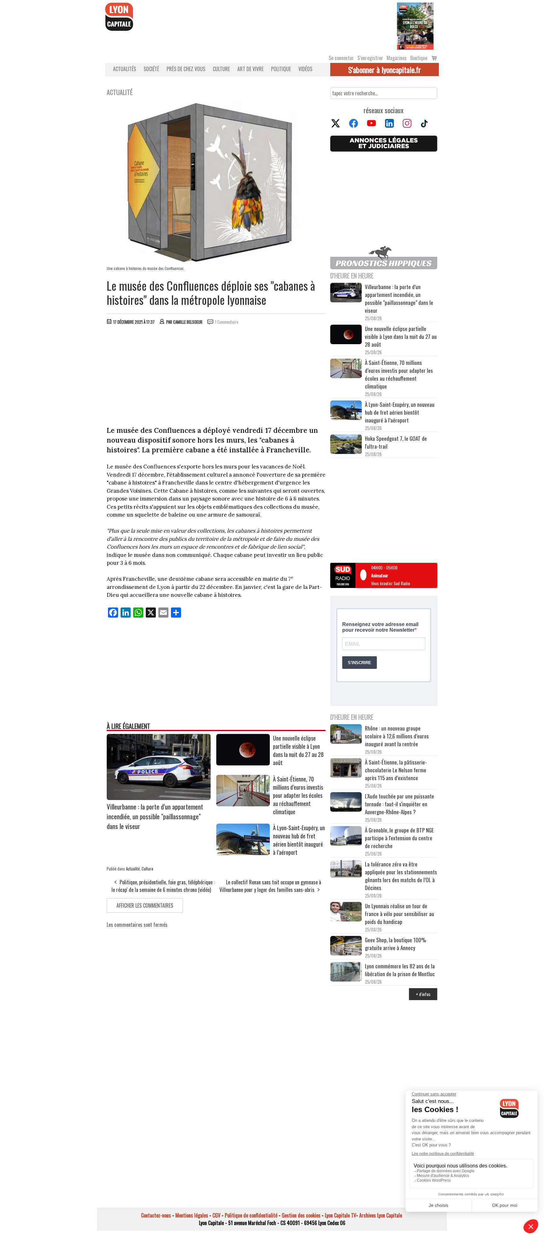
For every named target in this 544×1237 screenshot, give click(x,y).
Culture (221, 69)
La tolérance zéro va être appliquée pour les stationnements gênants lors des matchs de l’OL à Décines (401, 876)
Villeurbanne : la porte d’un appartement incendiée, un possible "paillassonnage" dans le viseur (155, 816)
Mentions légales (191, 1215)
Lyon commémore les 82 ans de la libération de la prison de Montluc (400, 970)
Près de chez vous (186, 69)
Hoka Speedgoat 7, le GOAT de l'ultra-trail (396, 442)
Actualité (133, 868)
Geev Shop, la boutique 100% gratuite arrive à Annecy (395, 944)
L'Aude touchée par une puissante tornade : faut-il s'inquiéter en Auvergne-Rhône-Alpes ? (399, 804)
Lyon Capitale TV (340, 1215)
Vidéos (305, 69)
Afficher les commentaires (144, 905)
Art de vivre (250, 69)
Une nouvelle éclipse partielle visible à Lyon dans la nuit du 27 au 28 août (298, 750)
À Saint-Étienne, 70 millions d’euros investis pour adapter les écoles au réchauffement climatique (298, 795)
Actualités (124, 69)
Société (151, 69)
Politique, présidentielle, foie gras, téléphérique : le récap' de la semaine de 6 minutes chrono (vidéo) (163, 885)
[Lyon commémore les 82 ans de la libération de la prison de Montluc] (346, 972)
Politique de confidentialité (251, 1215)
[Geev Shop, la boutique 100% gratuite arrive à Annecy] (346, 946)
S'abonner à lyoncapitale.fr (384, 69)
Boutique (418, 58)
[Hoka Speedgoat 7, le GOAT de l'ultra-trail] (346, 445)
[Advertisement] (216, 377)
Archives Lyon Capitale (380, 1215)
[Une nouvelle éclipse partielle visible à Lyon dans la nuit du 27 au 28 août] (243, 763)
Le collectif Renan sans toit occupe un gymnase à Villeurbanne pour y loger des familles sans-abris (270, 885)
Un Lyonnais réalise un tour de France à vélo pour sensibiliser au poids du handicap (399, 914)
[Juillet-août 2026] (415, 25)
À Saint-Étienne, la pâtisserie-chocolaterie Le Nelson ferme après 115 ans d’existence (396, 770)
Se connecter (341, 58)
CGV (216, 1215)
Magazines (397, 58)
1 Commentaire (226, 322)
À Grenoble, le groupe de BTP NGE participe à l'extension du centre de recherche (399, 838)
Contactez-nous (156, 1215)
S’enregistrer (370, 58)
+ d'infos (423, 994)
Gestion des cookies (301, 1215)
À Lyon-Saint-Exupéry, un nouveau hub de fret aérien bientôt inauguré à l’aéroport (299, 840)
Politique (281, 69)
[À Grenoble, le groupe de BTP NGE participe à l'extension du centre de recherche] (346, 837)
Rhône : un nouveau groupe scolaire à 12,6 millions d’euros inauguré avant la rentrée (397, 736)
